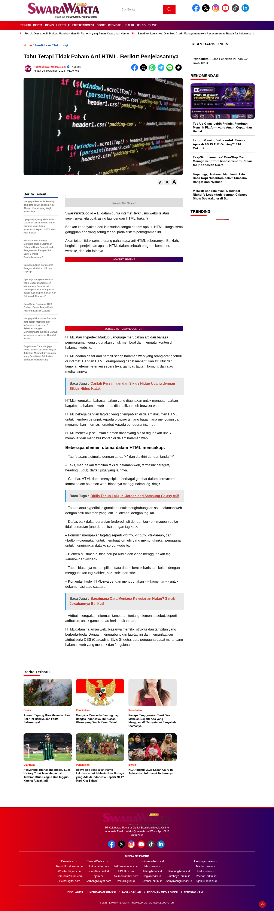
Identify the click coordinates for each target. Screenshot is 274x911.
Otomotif (114, 25)
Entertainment (83, 25)
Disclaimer (75, 892)
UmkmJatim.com (98, 866)
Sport (101, 25)
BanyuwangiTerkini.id (179, 881)
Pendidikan (42, 45)
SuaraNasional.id (98, 871)
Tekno (141, 25)
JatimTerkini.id (152, 866)
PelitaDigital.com (69, 881)
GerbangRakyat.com (98, 881)
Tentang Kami (193, 892)
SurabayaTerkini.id (178, 876)
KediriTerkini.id (206, 871)
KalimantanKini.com (125, 876)
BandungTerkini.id (179, 871)
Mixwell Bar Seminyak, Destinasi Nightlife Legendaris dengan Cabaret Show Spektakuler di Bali (220, 194)
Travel (153, 25)
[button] (160, 182)
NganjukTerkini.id (206, 881)
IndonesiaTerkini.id (152, 861)
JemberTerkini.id (152, 881)
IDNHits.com (126, 871)
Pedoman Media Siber (162, 892)
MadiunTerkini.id (206, 866)
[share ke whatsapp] (153, 70)
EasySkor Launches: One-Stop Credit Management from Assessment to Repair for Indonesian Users (199, 33)
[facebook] (196, 10)
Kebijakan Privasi (102, 892)
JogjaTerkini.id (152, 876)
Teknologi (61, 45)
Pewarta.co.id (69, 861)
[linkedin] (245, 10)
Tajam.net (98, 876)
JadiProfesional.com (125, 866)
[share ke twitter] (144, 70)
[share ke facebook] (135, 70)
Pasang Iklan (131, 892)
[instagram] (216, 10)
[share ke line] (170, 70)
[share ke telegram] (162, 70)
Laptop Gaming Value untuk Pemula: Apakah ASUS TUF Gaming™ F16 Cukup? (219, 144)
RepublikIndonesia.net (69, 866)
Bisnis (49, 25)
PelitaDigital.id (126, 881)
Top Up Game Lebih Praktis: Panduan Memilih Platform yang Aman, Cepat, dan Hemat (77, 33)
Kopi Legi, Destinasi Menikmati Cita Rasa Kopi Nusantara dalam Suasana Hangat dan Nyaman (220, 177)
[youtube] (226, 10)
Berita (38, 25)
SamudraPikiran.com (70, 876)
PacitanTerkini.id (206, 876)
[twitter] (206, 10)
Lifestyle (63, 25)
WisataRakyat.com (70, 871)
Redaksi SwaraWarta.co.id (50, 66)
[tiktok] (236, 10)
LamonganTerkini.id (206, 861)
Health (129, 25)
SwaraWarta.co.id (98, 861)
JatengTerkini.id (152, 871)
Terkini (25, 25)
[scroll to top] (262, 904)
